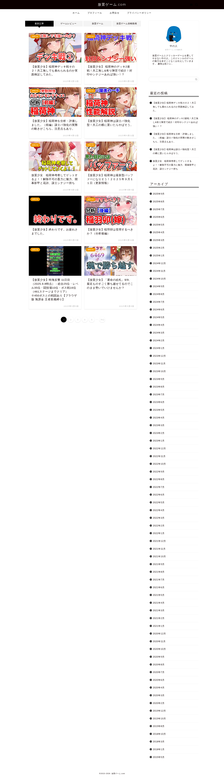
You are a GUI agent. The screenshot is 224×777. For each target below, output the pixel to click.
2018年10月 (159, 734)
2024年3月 (159, 332)
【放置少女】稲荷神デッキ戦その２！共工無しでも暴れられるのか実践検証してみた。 (174, 107)
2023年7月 (159, 394)
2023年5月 (159, 410)
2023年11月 (159, 363)
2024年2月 (159, 340)
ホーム (76, 12)
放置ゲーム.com (112, 4)
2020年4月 (159, 687)
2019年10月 (159, 718)
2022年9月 (159, 471)
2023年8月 (159, 386)
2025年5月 (159, 224)
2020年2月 (159, 703)
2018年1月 (159, 749)
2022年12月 (159, 448)
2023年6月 (159, 402)
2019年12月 (159, 710)
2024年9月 (159, 286)
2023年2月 (159, 433)
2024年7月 (159, 302)
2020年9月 (159, 656)
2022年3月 (159, 518)
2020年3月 (159, 695)
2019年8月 (159, 726)
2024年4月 (159, 325)
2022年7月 (159, 487)
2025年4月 (159, 232)
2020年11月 (159, 641)
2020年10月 (159, 649)
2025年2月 (159, 247)
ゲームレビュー (68, 23)
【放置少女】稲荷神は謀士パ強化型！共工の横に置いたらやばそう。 (174, 151)
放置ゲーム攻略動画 (126, 23)
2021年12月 (159, 541)
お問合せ (114, 12)
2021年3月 (159, 610)
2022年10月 (159, 464)
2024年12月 (159, 263)
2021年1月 (159, 626)
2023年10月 (159, 371)
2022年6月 (159, 494)
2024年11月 (159, 271)
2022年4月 (159, 510)
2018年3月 (159, 741)
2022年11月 (159, 456)
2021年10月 (159, 556)
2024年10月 (159, 278)
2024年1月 (159, 348)
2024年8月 (159, 294)
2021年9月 (159, 564)
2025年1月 (159, 255)
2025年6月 (159, 217)
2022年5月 (159, 502)
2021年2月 (159, 618)
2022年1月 (159, 533)
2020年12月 (159, 633)
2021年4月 (159, 602)
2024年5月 (159, 317)
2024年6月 (159, 309)
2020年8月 (159, 664)
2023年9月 (159, 379)
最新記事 (39, 23)
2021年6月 (159, 587)
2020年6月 (159, 680)
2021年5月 (159, 595)
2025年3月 (159, 240)
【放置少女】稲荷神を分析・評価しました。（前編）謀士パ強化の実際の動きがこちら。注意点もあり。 (174, 138)
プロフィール (94, 12)
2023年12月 (159, 356)
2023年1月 (159, 440)
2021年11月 (159, 548)
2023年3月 (159, 425)
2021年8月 (159, 572)
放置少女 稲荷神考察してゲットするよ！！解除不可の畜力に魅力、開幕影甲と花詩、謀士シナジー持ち (174, 165)
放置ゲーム (97, 23)
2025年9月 (159, 193)
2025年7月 (159, 209)
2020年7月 (159, 672)
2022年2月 (159, 525)
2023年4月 (159, 417)
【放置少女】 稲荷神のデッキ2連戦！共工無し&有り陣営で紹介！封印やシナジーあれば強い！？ (175, 122)
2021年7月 (159, 579)
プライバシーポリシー (139, 12)
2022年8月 (159, 479)
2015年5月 (159, 757)
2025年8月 (159, 201)
